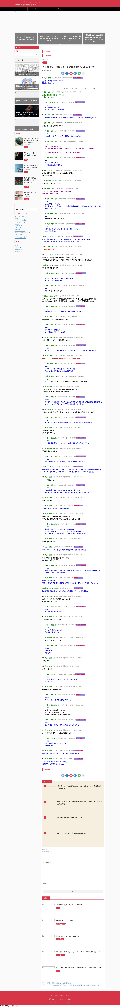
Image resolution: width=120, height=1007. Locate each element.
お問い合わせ (60, 9)
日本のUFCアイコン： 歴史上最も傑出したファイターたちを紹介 (31, 140)
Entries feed (18, 247)
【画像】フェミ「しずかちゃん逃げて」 (67, 936)
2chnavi (17, 224)
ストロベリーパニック (49, 851)
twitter (47, 9)
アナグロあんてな (20, 222)
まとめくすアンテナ (20, 238)
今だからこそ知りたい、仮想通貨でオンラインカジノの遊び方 (31, 180)
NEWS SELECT (19, 234)
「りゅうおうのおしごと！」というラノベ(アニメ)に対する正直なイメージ (78, 952)
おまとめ (17, 229)
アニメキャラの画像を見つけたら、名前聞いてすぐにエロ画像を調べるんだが (78, 967)
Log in (16, 245)
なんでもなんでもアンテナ (22, 232)
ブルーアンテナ (19, 227)
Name (44, 883)
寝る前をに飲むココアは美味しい (65, 920)
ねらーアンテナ (19, 216)
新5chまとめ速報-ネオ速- (26, 5)
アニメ (45, 849)
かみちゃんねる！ (20, 225)
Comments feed (19, 249)
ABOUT (34, 9)
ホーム (21, 9)
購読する (20, 47)
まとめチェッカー (20, 231)
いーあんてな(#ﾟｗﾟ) (21, 220)
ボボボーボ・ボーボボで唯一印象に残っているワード (73, 833)
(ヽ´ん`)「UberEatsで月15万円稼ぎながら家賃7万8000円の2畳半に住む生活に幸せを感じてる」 (73, 985)
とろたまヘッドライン (21, 236)
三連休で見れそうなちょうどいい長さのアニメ (69, 905)
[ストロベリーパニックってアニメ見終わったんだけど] (75, 73)
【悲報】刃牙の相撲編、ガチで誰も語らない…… (60, 983)
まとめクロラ (18, 218)
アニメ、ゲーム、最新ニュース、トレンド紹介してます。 (60, 1002)
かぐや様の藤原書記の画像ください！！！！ (70, 817)
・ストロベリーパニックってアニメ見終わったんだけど (86, 88)
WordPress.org (18, 251)
